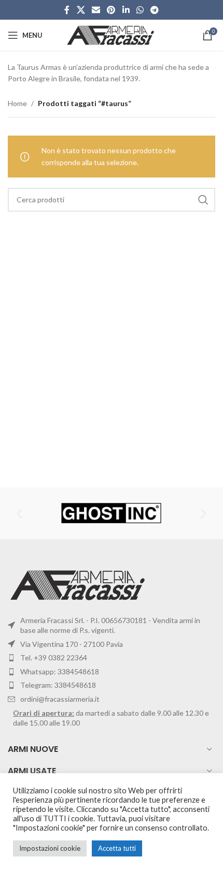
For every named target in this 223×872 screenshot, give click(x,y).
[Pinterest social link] (111, 10)
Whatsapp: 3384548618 (59, 671)
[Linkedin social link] (126, 10)
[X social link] (80, 10)
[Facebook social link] (67, 10)
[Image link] (79, 584)
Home (17, 103)
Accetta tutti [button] (117, 848)
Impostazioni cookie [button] (49, 848)
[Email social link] (95, 10)
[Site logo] (111, 34)
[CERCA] (203, 200)
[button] (19, 513)
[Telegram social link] (154, 10)
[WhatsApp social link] (140, 10)
